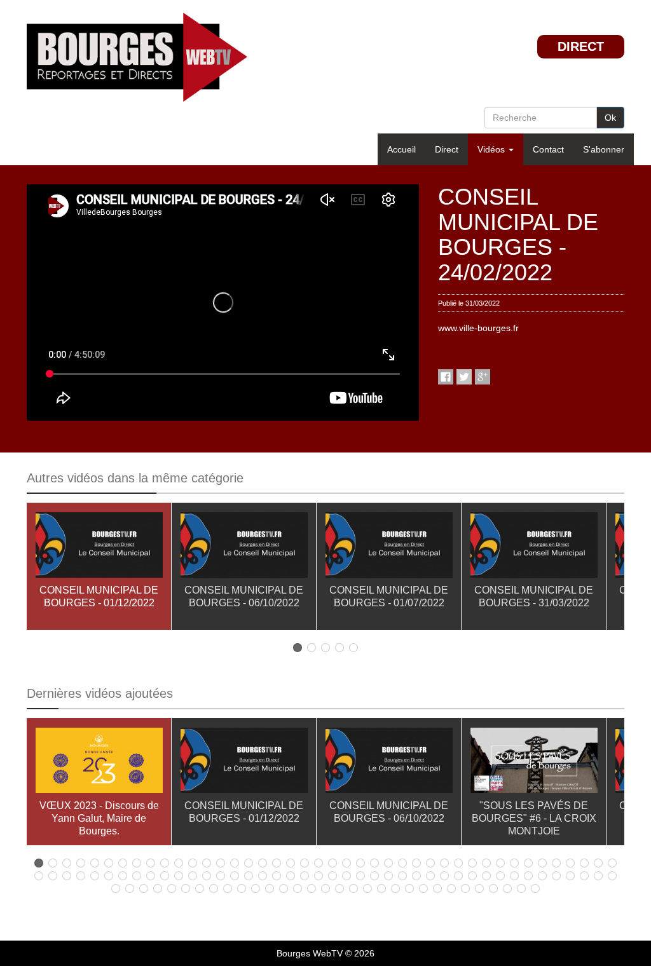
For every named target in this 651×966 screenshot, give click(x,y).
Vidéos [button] (492, 149)
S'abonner (603, 149)
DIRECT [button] (581, 46)
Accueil (401, 149)
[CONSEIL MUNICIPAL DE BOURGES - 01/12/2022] (99, 547)
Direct (446, 149)
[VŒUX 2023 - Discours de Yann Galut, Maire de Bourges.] (99, 763)
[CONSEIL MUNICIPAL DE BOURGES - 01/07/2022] (389, 547)
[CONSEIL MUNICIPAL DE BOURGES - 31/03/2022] (534, 547)
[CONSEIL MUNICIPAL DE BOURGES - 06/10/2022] (244, 547)
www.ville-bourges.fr (478, 328)
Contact (548, 149)
